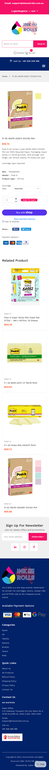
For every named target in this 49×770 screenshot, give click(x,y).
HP (3, 634)
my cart (32, 53)
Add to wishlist (12, 222)
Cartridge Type (6, 187)
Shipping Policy (9, 681)
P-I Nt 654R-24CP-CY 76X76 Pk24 (20, 383)
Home (4, 76)
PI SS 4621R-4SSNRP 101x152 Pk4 (20, 507)
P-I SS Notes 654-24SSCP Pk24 (20, 445)
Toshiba (5, 639)
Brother (5, 647)
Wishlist (20, 53)
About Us (6, 668)
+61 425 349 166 (31, 61)
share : (5, 229)
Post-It (7, 314)
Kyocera (5, 643)
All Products (7, 673)
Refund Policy (8, 677)
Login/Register (19, 11)
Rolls (4, 655)
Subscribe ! (38, 536)
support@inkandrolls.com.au (15, 721)
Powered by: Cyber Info (27, 765)
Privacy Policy (8, 685)
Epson (5, 630)
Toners (5, 651)
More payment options (24, 219)
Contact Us (7, 689)
